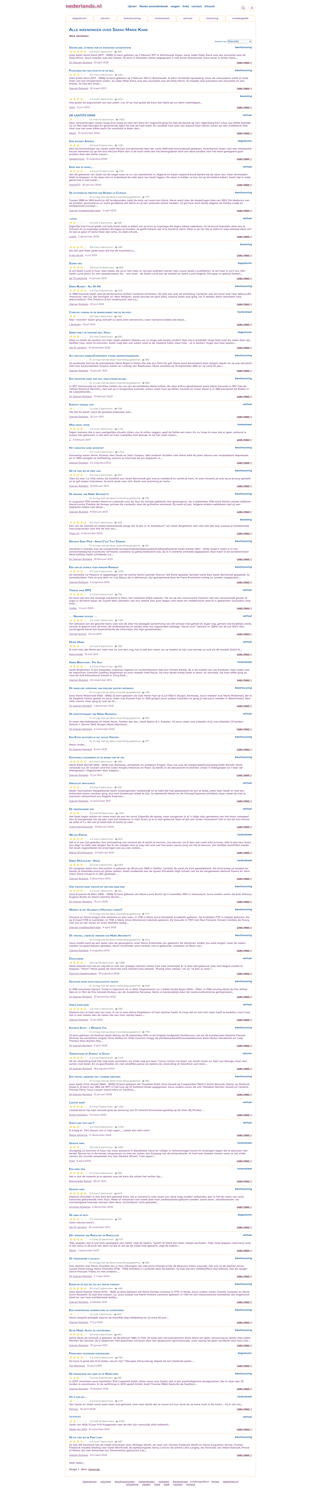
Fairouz (73, 1409)
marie (72, 236)
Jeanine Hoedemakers (83, 973)
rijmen (132, 6)
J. (70, 439)
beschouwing (132, 18)
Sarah (72, 133)
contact (197, 6)
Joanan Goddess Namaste (85, 210)
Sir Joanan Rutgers (80, 62)
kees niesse (76, 654)
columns (105, 1481)
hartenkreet (162, 18)
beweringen (180, 1481)
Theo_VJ (74, 533)
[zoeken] (243, 8)
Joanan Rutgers (78, 88)
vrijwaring (132, 1484)
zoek (167, 1484)
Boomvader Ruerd (80, 1181)
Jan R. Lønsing (78, 347)
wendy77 (74, 184)
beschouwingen (125, 1481)
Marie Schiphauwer (81, 852)
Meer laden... (77, 1462)
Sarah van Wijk (78, 1429)
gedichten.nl (231, 1481)
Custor (73, 608)
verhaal (187, 18)
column (105, 18)
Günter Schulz (77, 634)
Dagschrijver (77, 158)
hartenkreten (147, 1481)
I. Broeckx (75, 324)
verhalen (163, 1481)
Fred (72, 1160)
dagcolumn (79, 18)
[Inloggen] (252, 8)
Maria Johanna (78, 1135)
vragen (175, 6)
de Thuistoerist (78, 278)
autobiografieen (199, 1481)
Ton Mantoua (77, 1365)
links (186, 6)
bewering (212, 18)
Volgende (94, 1469)
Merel (72, 1250)
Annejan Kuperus (79, 1207)
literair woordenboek (153, 6)
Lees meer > (244, 62)
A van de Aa (76, 255)
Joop (72, 107)
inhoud (209, 6)
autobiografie (240, 18)
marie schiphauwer (81, 826)
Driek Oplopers (78, 1114)
